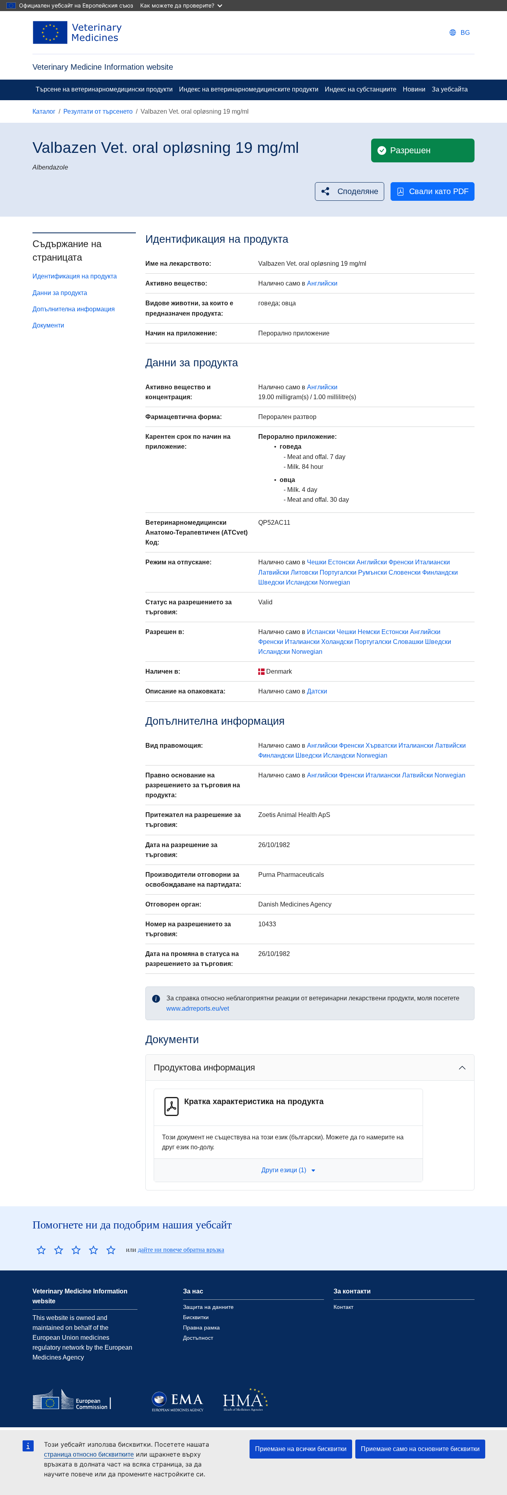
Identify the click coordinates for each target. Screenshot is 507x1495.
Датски (317, 691)
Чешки (316, 562)
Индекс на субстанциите (360, 89)
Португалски (338, 572)
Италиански (432, 562)
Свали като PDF (439, 191)
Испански (321, 631)
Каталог (43, 111)
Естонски (341, 562)
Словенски (405, 572)
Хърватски (381, 745)
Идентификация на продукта (74, 276)
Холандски (337, 641)
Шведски (271, 582)
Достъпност (198, 1338)
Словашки (408, 641)
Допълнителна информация (73, 309)
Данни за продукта (59, 292)
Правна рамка (201, 1327)
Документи (48, 325)
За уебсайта (450, 89)
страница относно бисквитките (89, 1454)
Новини (414, 89)
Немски (369, 631)
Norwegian (334, 582)
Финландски (440, 572)
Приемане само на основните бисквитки (420, 1448)
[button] (349, 191)
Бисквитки (196, 1317)
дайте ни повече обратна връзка (181, 1249)
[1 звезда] (41, 1250)
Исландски (302, 582)
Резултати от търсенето (98, 111)
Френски (401, 562)
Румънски (372, 572)
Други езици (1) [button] (283, 1170)
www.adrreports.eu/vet (197, 1008)
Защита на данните (208, 1307)
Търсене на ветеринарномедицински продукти (104, 89)
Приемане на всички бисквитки (301, 1448)
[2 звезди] (49, 1250)
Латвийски (273, 572)
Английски (322, 283)
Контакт (343, 1307)
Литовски (304, 572)
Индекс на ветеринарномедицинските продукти (248, 89)
